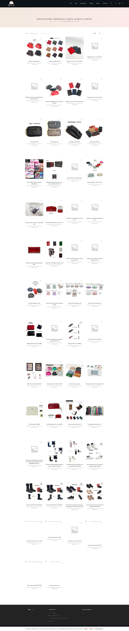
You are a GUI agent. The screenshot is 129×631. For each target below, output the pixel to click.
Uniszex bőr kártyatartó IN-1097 (94, 545)
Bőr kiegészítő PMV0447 (95, 141)
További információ (98, 628)
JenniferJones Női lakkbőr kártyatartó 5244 (54, 262)
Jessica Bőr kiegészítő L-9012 (34, 303)
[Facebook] (49, 621)
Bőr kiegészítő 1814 (34, 141)
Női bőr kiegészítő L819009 (34, 424)
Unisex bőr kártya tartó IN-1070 (74, 540)
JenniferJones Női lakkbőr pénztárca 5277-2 (54, 222)
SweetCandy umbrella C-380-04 (54, 537)
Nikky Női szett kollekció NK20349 (34, 383)
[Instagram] (52, 621)
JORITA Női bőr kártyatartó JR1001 (34, 343)
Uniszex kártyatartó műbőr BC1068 (34, 585)
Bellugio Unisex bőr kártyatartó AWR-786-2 (75, 101)
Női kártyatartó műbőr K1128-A (74, 424)
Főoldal (51, 21)
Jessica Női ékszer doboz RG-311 (94, 303)
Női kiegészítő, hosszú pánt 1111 (94, 424)
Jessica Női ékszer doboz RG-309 (74, 303)
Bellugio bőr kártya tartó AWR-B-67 (94, 56)
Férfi (83, 613)
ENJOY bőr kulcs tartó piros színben (74, 177)
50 (46, 33)
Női (58, 21)
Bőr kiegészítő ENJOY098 (74, 141)
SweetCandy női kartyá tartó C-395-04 (34, 540)
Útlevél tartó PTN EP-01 (54, 585)
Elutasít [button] (91, 628)
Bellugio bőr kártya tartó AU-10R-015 (74, 61)
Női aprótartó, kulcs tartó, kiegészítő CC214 (95, 383)
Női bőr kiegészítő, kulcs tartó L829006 (54, 424)
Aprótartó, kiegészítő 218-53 (34, 61)
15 (44, 33)
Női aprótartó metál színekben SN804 (54, 383)
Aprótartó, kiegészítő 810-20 (54, 61)
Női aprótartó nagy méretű (74, 383)
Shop (55, 21)
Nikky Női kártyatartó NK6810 (94, 339)
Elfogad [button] (85, 628)
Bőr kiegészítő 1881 (54, 141)
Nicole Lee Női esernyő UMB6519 (74, 343)
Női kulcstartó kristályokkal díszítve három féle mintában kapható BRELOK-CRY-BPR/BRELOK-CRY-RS (34, 462)
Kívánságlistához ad (41, 39)
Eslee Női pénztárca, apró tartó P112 (94, 182)
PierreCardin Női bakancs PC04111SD (34, 504)
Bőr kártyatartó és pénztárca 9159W (94, 97)
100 (48, 33)
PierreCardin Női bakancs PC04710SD (54, 504)
